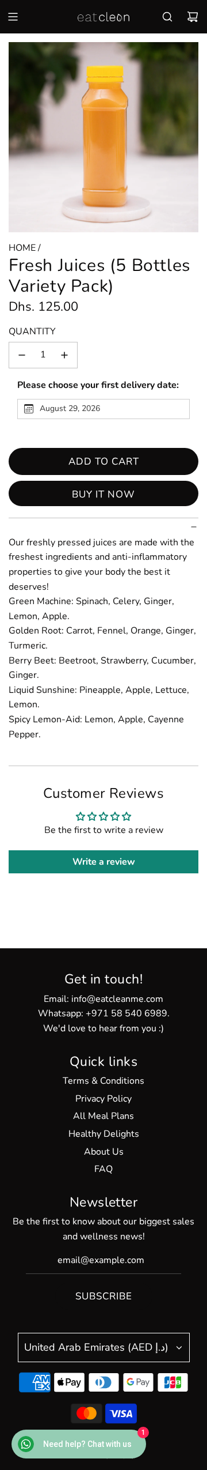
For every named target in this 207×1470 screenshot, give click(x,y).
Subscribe (103, 1296)
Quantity (32, 331)
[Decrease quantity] (21, 355)
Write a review (103, 861)
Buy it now (103, 494)
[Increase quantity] (64, 355)
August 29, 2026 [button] (70, 408)
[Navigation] (12, 16)
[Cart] (192, 16)
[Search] (167, 16)
